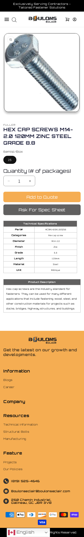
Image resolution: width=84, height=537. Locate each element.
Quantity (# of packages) (37, 171)
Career (9, 387)
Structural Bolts (16, 431)
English (24, 532)
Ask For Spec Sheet (42, 209)
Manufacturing (14, 438)
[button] (7, 19)
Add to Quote (42, 197)
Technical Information (20, 424)
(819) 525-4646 (25, 481)
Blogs (8, 380)
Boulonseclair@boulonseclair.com (40, 491)
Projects (10, 462)
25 (10, 160)
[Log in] (75, 19)
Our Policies (12, 469)
